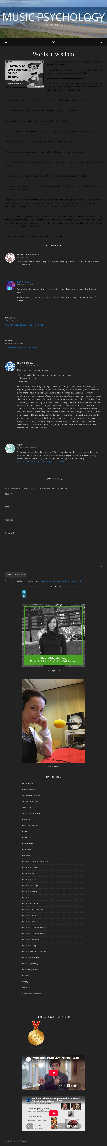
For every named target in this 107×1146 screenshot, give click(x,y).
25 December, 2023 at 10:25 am (28, 366)
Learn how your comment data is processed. (61, 581)
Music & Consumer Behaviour (35, 861)
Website (9, 519)
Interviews (27, 849)
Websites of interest (31, 993)
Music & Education (30, 867)
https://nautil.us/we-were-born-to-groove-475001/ (40, 461)
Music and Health (30, 915)
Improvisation (28, 843)
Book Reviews (28, 789)
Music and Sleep (29, 945)
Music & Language (30, 885)
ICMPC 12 (26, 837)
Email (8, 506)
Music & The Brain (30, 903)
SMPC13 (26, 987)
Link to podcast (53, 670)
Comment (9, 533)
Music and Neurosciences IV (34, 927)
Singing (25, 981)
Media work (27, 855)
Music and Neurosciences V (34, 933)
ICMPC (25, 831)
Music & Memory (29, 891)
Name (8, 493)
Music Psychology (53, 17)
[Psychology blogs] (53, 1035)
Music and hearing (30, 921)
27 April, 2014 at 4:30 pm (26, 257)
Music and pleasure (30, 939)
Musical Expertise (30, 969)
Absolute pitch (28, 783)
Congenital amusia (30, 801)
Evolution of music (30, 825)
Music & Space (28, 897)
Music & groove (29, 879)
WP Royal (21, 1141)
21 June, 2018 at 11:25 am (14, 343)
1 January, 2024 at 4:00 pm (26, 448)
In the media (53, 766)
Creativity (26, 807)
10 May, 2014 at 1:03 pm (25, 285)
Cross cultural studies (31, 813)
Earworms (26, 819)
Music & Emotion (29, 873)
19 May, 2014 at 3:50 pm (13, 321)
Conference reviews (31, 795)
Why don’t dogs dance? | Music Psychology (24, 324)
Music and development (33, 909)
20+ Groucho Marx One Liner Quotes (21, 347)
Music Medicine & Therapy (34, 951)
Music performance (30, 957)
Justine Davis (24, 282)
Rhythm (25, 975)
